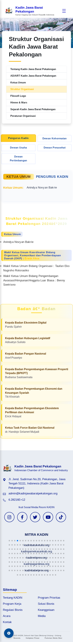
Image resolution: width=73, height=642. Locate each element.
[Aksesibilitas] (9, 633)
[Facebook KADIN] (22, 517)
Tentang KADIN (12, 597)
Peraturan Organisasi (23, 115)
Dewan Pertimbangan (18, 158)
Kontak (7, 622)
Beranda (17, 638)
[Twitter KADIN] (35, 517)
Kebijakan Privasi (32, 638)
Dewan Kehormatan (54, 138)
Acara (6, 616)
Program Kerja (12, 603)
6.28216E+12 (16, 499)
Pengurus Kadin (18, 137)
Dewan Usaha (18, 147)
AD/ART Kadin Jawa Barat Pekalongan (33, 75)
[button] (9, 540)
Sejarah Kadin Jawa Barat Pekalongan (33, 109)
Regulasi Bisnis (13, 609)
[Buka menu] (64, 11)
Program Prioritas (49, 597)
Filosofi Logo (18, 95)
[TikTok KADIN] (61, 517)
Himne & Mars (18, 102)
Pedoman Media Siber (53, 638)
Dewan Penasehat (55, 147)
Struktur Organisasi (22, 89)
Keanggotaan (46, 609)
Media (41, 616)
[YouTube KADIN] (48, 517)
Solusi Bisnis (46, 603)
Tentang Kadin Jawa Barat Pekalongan (33, 69)
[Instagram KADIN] (9, 517)
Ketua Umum (18, 82)
